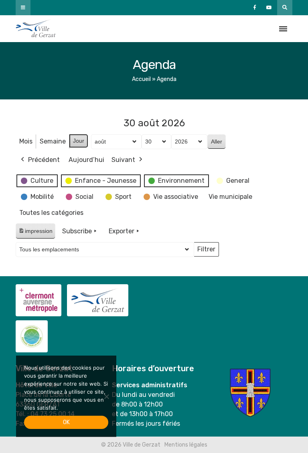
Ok (66, 422)
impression (35, 233)
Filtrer (206, 251)
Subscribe (77, 231)
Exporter (121, 231)
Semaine (53, 141)
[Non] (106, 396)
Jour (78, 141)
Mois (25, 141)
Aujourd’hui (86, 160)
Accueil (141, 79)
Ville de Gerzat (36, 28)
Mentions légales (185, 444)
